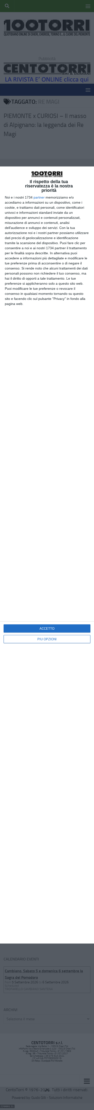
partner (39, 197)
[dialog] (47, 555)
